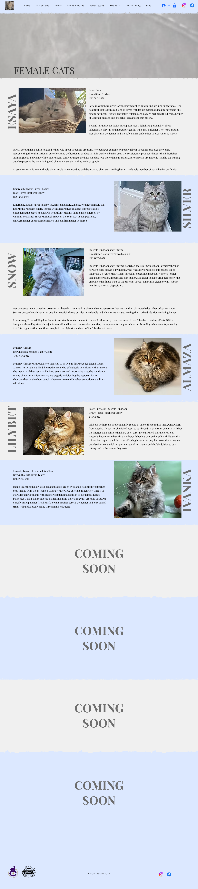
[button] (174, 5)
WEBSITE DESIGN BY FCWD (99, 873)
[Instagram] (184, 5)
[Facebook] (192, 5)
